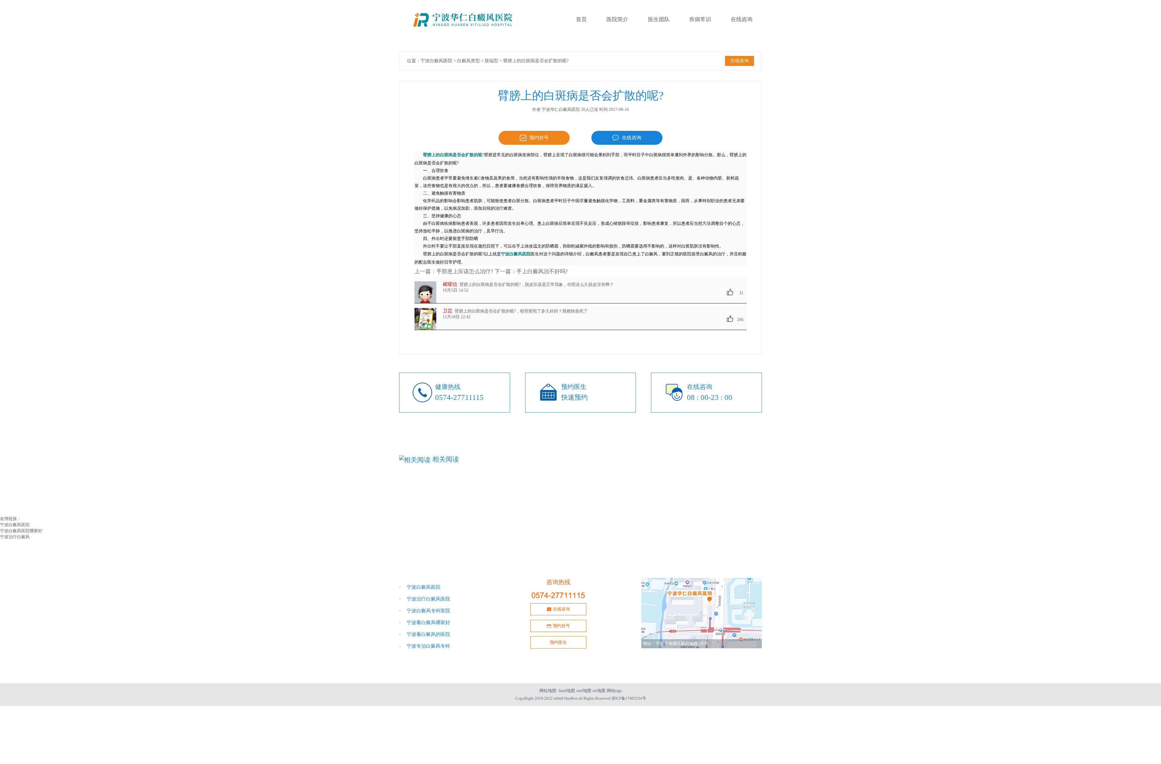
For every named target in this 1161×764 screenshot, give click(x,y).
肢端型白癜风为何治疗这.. (427, 493)
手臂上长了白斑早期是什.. (546, 500)
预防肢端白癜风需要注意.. (666, 493)
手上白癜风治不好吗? (542, 271)
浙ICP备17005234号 (628, 698)
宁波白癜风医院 (436, 60)
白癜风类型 (468, 60)
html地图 (567, 690)
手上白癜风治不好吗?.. (543, 506)
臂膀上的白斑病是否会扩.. (666, 500)
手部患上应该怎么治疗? (464, 271)
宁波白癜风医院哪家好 (21, 531)
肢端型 (491, 60)
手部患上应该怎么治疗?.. (425, 506)
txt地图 (599, 690)
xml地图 (583, 690)
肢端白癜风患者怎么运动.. (427, 500)
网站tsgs (614, 690)
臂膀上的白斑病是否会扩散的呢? (536, 60)
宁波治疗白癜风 (15, 537)
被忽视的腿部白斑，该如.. (546, 493)
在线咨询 (739, 60)
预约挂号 (539, 137)
